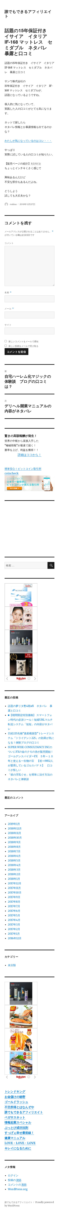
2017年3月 (14, 924)
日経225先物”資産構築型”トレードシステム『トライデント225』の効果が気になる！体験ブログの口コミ (31, 738)
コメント (9, 243)
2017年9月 (14, 897)
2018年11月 (14, 833)
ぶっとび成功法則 (16, 1128)
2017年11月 (14, 888)
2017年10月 (14, 892)
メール (9, 308)
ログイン (13, 1175)
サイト (8, 324)
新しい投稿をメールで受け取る (23, 345)
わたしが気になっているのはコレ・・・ (28, 140)
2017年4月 (14, 920)
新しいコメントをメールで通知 (23, 341)
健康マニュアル (15, 1138)
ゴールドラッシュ (16, 1102)
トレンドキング (15, 1091)
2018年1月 (14, 878)
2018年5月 (14, 860)
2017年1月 (14, 933)
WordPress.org (18, 1189)
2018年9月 (14, 842)
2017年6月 (14, 910)
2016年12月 (14, 938)
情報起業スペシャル (18, 1122)
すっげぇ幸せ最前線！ (19, 1133)
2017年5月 (14, 915)
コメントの (17, 1184)
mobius (13, 204)
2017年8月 (14, 901)
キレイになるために (18, 1148)
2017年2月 (14, 929)
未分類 (12, 965)
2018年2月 (14, 874)
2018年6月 (14, 855)
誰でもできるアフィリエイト (28, 14)
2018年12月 (15, 828)
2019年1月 (14, 823)
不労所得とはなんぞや (19, 1107)
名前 (8, 292)
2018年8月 (14, 846)
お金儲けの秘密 (15, 1097)
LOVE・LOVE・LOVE (20, 1143)
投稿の (14, 1180)
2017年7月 (14, 906)
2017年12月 (14, 883)
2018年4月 (14, 865)
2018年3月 (14, 869)
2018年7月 (14, 851)
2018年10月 (15, 837)
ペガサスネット (15, 1117)
